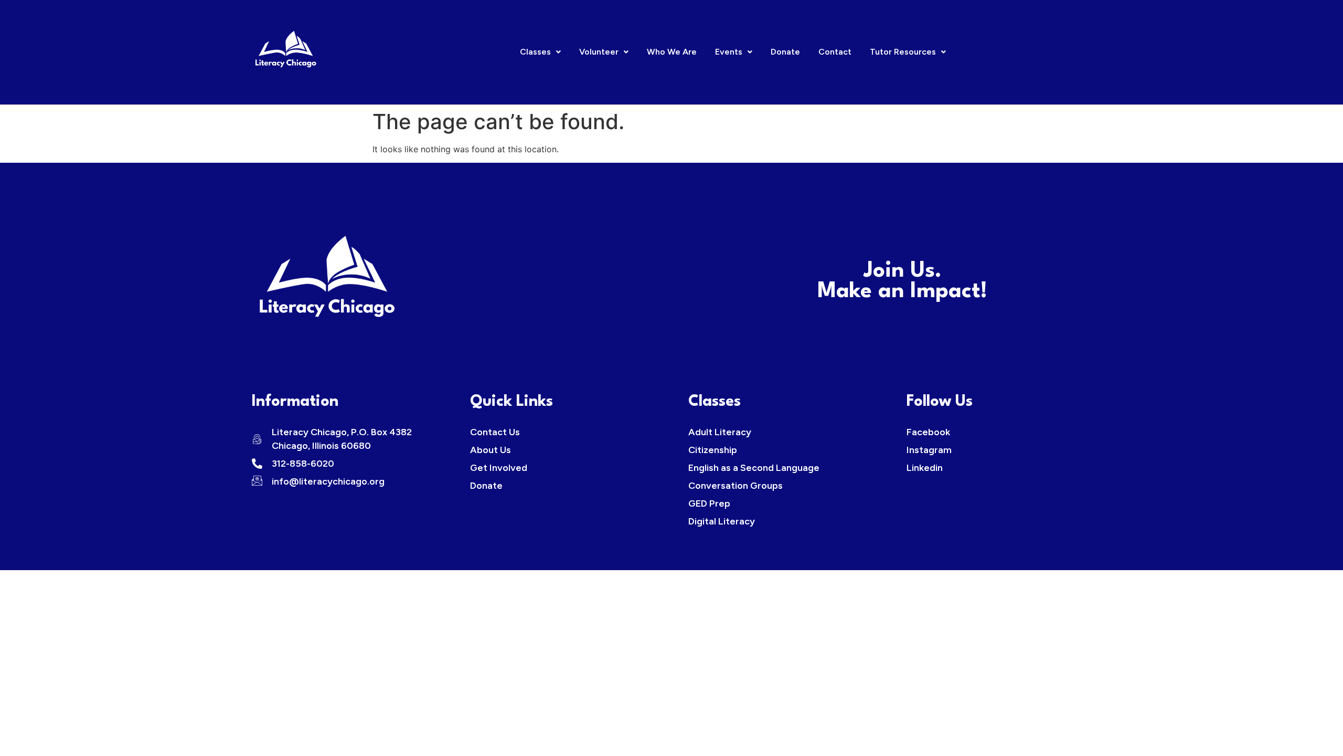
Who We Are (672, 52)
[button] (540, 52)
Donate (785, 52)
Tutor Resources (903, 52)
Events (728, 52)
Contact (834, 52)
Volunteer (599, 52)
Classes (535, 52)
